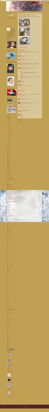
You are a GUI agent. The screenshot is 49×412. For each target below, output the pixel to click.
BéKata (7, 228)
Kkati (7, 257)
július (8, 136)
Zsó (7, 303)
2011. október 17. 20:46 (22, 60)
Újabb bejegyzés (20, 119)
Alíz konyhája (8, 204)
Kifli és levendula (8, 205)
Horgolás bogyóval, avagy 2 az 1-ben (12, 130)
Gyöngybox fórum (9, 176)
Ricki (7, 338)
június (9, 137)
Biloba (7, 312)
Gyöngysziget (8, 181)
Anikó (7, 219)
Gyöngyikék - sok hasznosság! (10, 189)
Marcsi (7, 265)
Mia (20, 93)
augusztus (9, 135)
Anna (7, 220)
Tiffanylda (8, 212)
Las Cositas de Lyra (22, 89)
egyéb (7, 154)
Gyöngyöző (8, 246)
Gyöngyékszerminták (9, 190)
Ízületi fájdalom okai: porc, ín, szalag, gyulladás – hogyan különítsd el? (11, 371)
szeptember (9, 134)
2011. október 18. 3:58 (22, 87)
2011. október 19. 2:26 (22, 99)
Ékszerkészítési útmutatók (10, 199)
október (9, 128)
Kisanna (8, 256)
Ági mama (8, 306)
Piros (7, 286)
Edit (7, 237)
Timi (7, 293)
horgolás (21, 47)
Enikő (7, 241)
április (9, 139)
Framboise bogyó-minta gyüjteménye (11, 188)
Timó (7, 294)
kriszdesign (9, 358)
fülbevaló (8, 155)
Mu (7, 326)
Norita (7, 275)
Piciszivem (8, 284)
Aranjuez (8, 311)
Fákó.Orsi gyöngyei (10, 383)
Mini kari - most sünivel (10, 132)
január (9, 142)
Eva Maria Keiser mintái (9, 187)
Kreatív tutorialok (8, 207)
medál (24, 47)
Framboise (8, 318)
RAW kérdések (9, 131)
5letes (7, 203)
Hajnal (7, 247)
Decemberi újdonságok (13, 373)
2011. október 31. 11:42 (22, 115)
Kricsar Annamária (9, 258)
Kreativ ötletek (8, 206)
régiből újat (8, 166)
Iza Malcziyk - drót (9, 321)
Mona (7, 268)
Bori (7, 227)
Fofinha (7, 317)
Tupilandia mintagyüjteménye (10, 198)
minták (7, 163)
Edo (7, 238)
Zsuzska (8, 302)
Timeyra (8, 292)
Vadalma (8, 296)
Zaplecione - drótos (9, 346)
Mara (7, 264)
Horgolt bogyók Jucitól (10, 133)
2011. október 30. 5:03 (22, 111)
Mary (7, 267)
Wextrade (8, 182)
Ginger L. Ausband (9, 319)
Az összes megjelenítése (14, 395)
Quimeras (8, 336)
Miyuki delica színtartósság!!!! (10, 191)
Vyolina (7, 345)
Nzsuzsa (8, 277)
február (9, 141)
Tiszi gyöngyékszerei (10, 363)
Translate (12, 15)
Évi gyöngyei (9, 353)
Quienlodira (8, 335)
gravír (7, 156)
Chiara (7, 229)
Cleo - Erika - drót (9, 231)
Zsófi (20, 71)
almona (8, 368)
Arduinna (8, 222)
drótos (7, 153)
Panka (7, 283)
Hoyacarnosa (8, 250)
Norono (7, 276)
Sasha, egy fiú (8, 339)
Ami (20, 80)
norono (21, 113)
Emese (7, 239)
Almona (8, 218)
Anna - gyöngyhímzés (9, 221)
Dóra (7, 236)
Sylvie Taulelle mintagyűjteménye (10, 197)
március (9, 140)
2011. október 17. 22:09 (22, 69)
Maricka (8, 266)
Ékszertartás (8, 213)
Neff (7, 328)
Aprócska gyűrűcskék (10, 129)
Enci (7, 240)
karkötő (23, 47)
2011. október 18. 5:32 (22, 91)
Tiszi (7, 295)
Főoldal (29, 119)
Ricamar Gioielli (9, 390)
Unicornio (8, 344)
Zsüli (7, 305)
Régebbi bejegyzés (39, 119)
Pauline (7, 329)
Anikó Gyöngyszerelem (10, 378)
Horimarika (8, 249)
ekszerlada (21, 62)
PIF (7, 165)
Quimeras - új (8, 337)
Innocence (8, 320)
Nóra (7, 278)
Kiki (7, 255)
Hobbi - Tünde (8, 248)
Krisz (7, 259)
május (9, 138)
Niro (7, 274)
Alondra (8, 310)
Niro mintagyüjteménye (9, 192)
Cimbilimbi (8, 230)
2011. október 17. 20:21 (22, 56)
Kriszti (7, 260)
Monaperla (8, 269)
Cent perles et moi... (10, 388)
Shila (7, 340)
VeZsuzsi (8, 297)
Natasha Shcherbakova (9, 327)
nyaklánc (27, 47)
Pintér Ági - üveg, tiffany (9, 285)
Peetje (7, 330)
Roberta (8, 287)
